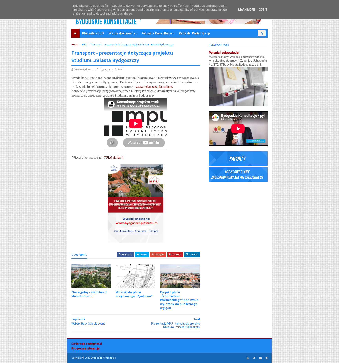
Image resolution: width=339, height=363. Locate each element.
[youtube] (248, 358)
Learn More (246, 9)
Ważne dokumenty (122, 33)
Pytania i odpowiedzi (224, 53)
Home (74, 44)
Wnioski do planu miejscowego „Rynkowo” (134, 294)
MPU (84, 44)
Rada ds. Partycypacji (194, 33)
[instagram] (267, 358)
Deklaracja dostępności (86, 343)
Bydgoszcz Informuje (85, 348)
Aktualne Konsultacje (157, 33)
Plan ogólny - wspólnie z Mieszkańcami (89, 294)
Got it (263, 9)
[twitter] (254, 358)
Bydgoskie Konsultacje (103, 358)
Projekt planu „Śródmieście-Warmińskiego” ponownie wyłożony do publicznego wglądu (179, 300)
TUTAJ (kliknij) (113, 157)
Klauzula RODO (93, 33)
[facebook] (260, 358)
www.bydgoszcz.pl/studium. (154, 86)
